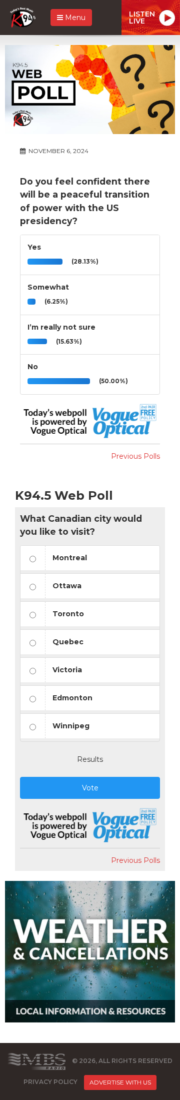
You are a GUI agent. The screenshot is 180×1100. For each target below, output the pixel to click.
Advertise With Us (120, 1082)
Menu (74, 17)
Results (90, 759)
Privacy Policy (51, 1081)
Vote (90, 787)
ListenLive (142, 18)
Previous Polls (135, 456)
